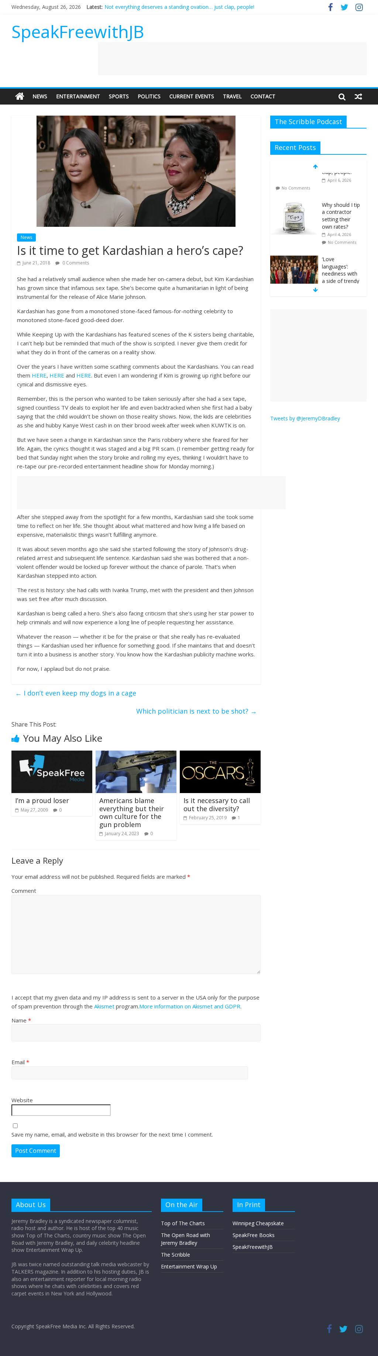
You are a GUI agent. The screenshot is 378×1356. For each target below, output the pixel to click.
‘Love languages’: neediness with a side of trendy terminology (340, 247)
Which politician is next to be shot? (196, 711)
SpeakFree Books (254, 1235)
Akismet (104, 1006)
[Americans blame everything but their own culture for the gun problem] (136, 755)
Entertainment (78, 96)
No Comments (342, 215)
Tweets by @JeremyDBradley (305, 418)
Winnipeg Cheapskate (258, 1223)
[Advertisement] (232, 58)
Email (20, 1062)
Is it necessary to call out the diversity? (216, 804)
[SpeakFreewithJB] (19, 96)
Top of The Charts (183, 1223)
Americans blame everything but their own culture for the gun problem (131, 812)
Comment (23, 890)
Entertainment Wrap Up (189, 1266)
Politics (149, 96)
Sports (119, 96)
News (39, 96)
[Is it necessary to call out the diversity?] (220, 755)
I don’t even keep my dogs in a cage (75, 693)
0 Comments (75, 263)
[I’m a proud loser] (52, 755)
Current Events (191, 96)
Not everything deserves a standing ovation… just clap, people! (179, 6)
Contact (263, 96)
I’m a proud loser (42, 800)
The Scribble (175, 1254)
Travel (232, 96)
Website (22, 1100)
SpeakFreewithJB (77, 31)
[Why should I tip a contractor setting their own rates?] (294, 178)
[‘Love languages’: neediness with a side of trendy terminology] (294, 232)
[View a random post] (358, 96)
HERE (39, 375)
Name (21, 1020)
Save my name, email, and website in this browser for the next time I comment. (112, 1134)
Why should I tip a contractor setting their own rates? (341, 189)
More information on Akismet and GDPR (189, 1006)
